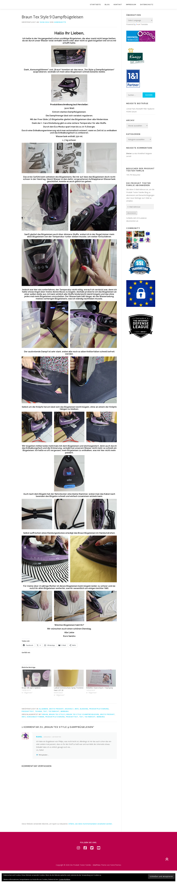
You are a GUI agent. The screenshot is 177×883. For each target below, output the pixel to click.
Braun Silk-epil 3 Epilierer (31, 688)
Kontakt (118, 4)
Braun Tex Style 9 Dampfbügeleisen (82, 714)
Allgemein (43, 709)
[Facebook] (85, 848)
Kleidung (84, 709)
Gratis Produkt (56, 709)
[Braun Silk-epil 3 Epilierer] (36, 678)
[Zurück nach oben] (167, 859)
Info (77, 709)
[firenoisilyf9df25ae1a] (148, 233)
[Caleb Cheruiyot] (141, 240)
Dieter (129, 153)
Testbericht (53, 711)
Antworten (56, 737)
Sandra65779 (60, 22)
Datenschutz (146, 4)
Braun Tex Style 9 (57, 714)
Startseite (95, 4)
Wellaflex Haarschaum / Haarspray (99, 688)
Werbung (65, 711)
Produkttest (28, 711)
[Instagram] (78, 848)
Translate (144, 24)
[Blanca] (129, 246)
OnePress (96, 865)
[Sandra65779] (135, 233)
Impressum (131, 4)
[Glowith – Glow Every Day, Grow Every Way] (141, 233)
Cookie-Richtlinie (64, 879)
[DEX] (129, 240)
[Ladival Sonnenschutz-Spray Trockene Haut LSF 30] (69, 678)
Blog (107, 4)
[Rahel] (148, 240)
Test (45, 711)
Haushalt (69, 709)
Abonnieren (131, 213)
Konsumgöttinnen (35, 717)
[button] (37, 158)
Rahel (39, 737)
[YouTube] (98, 848)
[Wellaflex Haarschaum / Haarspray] (101, 678)
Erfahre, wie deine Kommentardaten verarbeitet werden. (90, 824)
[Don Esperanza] (129, 233)
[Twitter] (92, 848)
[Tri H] (135, 240)
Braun (45, 714)
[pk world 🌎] (135, 246)
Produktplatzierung (99, 709)
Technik (38, 711)
